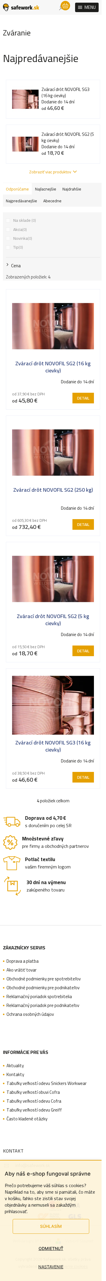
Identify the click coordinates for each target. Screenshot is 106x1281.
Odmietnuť (51, 1248)
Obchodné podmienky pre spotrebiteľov (43, 978)
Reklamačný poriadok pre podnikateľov (42, 1005)
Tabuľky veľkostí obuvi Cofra (33, 1092)
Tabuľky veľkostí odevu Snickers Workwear (46, 1083)
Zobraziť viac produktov (50, 172)
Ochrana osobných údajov (30, 1014)
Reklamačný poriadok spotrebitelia (39, 996)
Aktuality (15, 1065)
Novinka (22, 238)
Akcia (19, 229)
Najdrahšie (71, 189)
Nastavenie (50, 1266)
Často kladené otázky (26, 1118)
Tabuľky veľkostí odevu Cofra (33, 1101)
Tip (17, 247)
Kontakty (15, 1074)
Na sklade (24, 220)
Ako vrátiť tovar (21, 970)
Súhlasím (51, 1226)
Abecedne (52, 201)
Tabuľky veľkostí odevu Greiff (34, 1110)
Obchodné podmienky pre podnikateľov (43, 987)
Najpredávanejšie (21, 201)
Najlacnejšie (45, 189)
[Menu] (87, 7)
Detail (83, 398)
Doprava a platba (22, 961)
